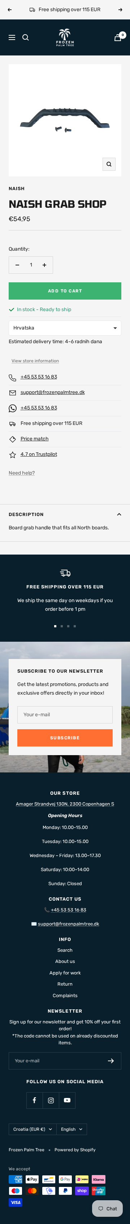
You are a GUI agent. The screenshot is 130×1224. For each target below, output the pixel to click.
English (68, 1137)
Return (65, 992)
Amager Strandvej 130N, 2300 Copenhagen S (65, 812)
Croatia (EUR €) (29, 1137)
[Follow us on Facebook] (34, 1109)
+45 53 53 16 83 (39, 385)
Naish (17, 197)
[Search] (25, 46)
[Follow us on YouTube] (67, 1109)
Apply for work (65, 981)
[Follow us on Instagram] (51, 1109)
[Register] (111, 1069)
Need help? (22, 482)
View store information (35, 369)
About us (65, 970)
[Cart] (117, 46)
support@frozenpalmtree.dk (53, 401)
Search (65, 958)
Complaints (65, 1004)
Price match (35, 447)
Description (26, 523)
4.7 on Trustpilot (39, 463)
